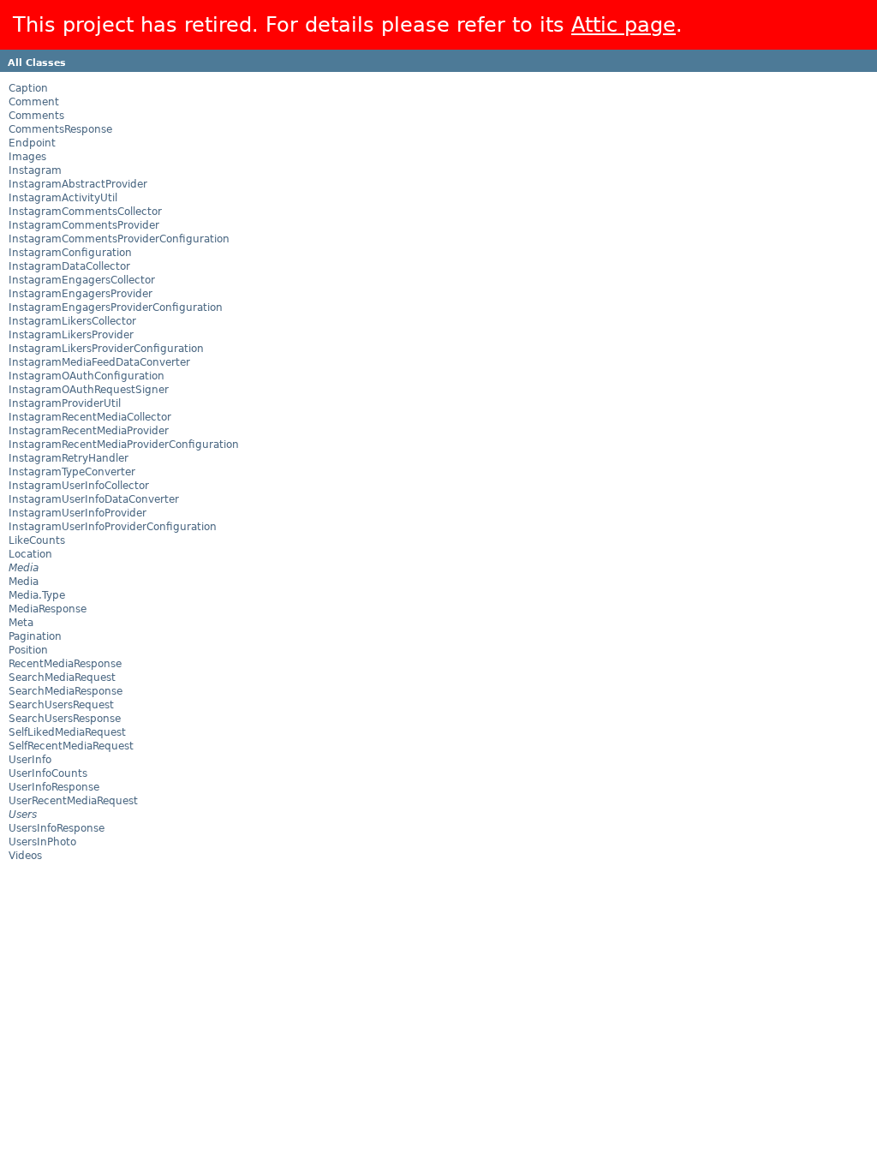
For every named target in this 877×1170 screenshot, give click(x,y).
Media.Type (37, 595)
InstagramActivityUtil (63, 198)
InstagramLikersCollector (72, 321)
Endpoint (32, 143)
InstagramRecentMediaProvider (89, 431)
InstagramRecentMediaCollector (90, 417)
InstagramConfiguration (70, 253)
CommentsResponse (60, 129)
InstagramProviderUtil (65, 403)
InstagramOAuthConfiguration (86, 376)
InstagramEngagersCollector (82, 280)
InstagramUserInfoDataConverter (94, 499)
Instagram (35, 170)
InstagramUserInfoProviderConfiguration (113, 527)
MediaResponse (48, 609)
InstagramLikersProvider (71, 335)
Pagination (35, 636)
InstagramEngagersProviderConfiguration (116, 307)
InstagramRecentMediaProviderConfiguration (124, 445)
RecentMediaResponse (65, 664)
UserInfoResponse (54, 787)
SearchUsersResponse (65, 719)
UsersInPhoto (42, 842)
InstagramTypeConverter (72, 472)
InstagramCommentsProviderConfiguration (119, 239)
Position (28, 650)
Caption (28, 88)
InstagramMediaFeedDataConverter (99, 362)
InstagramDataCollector (69, 266)
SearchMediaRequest (62, 677)
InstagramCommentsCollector (85, 212)
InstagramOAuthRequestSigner (89, 390)
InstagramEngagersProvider (80, 294)
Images (27, 157)
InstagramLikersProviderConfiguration (106, 349)
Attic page (623, 25)
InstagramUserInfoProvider (77, 513)
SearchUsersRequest (61, 705)
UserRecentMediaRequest (73, 801)
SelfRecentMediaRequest (71, 746)
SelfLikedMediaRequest (67, 732)
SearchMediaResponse (65, 691)
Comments (36, 116)
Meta (21, 623)
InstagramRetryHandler (68, 458)
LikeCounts (37, 540)
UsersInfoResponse (56, 828)
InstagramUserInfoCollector (79, 486)
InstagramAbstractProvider (78, 184)
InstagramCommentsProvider (84, 225)
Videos (25, 856)
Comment (34, 102)
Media (24, 582)
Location (30, 554)
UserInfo (30, 760)
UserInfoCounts (48, 773)
